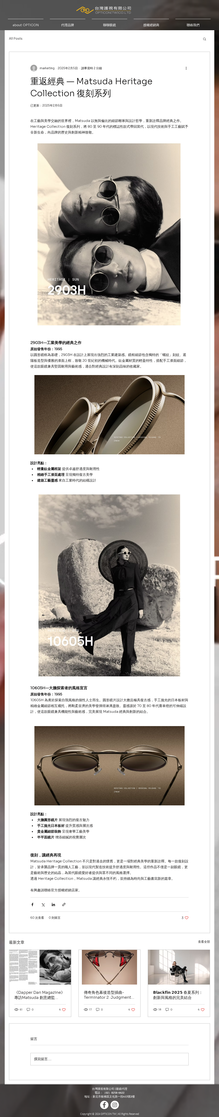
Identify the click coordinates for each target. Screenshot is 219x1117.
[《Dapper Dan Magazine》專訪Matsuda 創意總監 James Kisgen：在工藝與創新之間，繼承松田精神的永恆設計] (40, 967)
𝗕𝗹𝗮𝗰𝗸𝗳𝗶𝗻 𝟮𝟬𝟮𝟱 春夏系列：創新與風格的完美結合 (178, 995)
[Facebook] (104, 1105)
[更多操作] (186, 68)
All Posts (15, 39)
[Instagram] (115, 1105)
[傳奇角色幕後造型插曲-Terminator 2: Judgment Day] (110, 967)
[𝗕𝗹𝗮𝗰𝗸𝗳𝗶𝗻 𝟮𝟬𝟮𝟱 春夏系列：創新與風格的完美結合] (179, 967)
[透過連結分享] (64, 904)
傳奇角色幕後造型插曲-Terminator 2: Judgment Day (107, 995)
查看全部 (204, 942)
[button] (205, 39)
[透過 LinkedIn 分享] (53, 904)
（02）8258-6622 (113, 1092)
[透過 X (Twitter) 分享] (43, 904)
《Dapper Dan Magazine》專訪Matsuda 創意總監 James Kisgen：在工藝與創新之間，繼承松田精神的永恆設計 (39, 995)
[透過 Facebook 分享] (32, 904)
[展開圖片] (70, 414)
